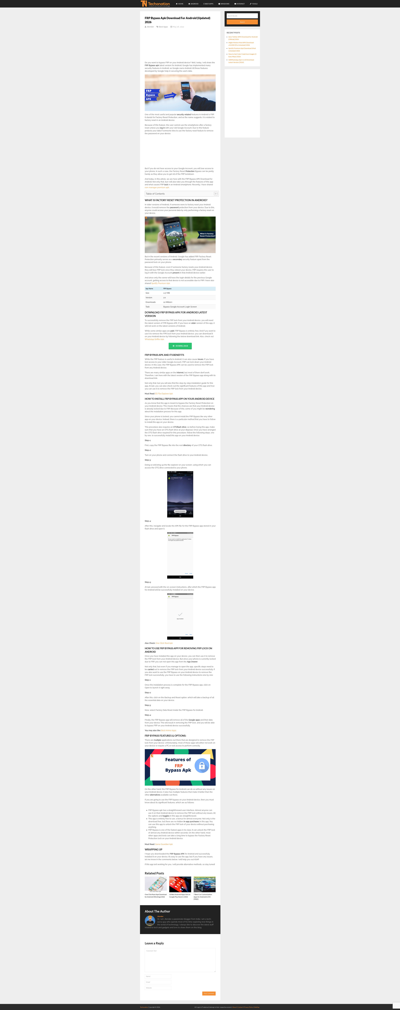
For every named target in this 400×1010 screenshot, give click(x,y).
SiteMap (256, 1007)
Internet (241, 4)
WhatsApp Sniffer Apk (154, 339)
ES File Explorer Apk (164, 394)
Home (180, 4)
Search (242, 22)
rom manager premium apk (157, 187)
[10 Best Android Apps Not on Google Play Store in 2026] (180, 884)
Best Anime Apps (168, 730)
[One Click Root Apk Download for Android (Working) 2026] (156, 884)
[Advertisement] (180, 45)
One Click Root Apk (164, 643)
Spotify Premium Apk (160, 283)
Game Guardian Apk (164, 844)
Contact (240, 1007)
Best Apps (209, 4)
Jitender (150, 27)
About (234, 1007)
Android (194, 4)
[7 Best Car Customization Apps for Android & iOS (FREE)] (205, 884)
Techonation (144, 1007)
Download (181, 346)
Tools (254, 4)
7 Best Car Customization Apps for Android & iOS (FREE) (203, 896)
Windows (224, 4)
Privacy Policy (248, 1007)
